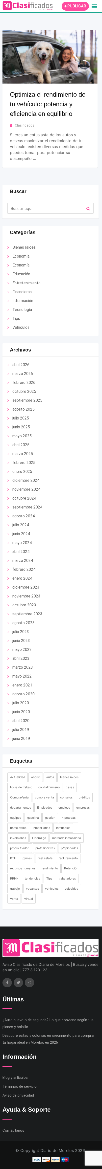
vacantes (32, 888)
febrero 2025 (23, 462)
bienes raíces (69, 777)
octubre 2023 (24, 605)
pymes (27, 858)
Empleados (44, 807)
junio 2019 (21, 738)
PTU (13, 858)
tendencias (32, 878)
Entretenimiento (26, 283)
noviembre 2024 (26, 489)
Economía (20, 256)
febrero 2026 (23, 382)
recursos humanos (22, 868)
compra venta (44, 797)
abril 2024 (20, 551)
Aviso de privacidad (18, 1095)
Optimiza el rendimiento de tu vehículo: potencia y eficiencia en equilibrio (47, 104)
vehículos (51, 888)
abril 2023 (20, 658)
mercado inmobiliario (66, 838)
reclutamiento (68, 858)
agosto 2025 (23, 409)
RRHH (14, 878)
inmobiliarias (41, 828)
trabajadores (67, 878)
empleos (64, 807)
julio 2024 (20, 525)
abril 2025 (20, 444)
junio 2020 (21, 711)
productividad (19, 848)
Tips (16, 318)
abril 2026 (20, 364)
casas (70, 787)
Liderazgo (39, 838)
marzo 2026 (22, 373)
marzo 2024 (22, 560)
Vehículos (20, 327)
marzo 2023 (22, 667)
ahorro (35, 777)
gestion (50, 817)
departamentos (20, 807)
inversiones (18, 838)
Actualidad (17, 777)
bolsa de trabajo (21, 787)
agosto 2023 (23, 622)
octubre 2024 (24, 498)
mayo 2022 (22, 676)
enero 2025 (22, 471)
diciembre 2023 (25, 587)
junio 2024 (21, 533)
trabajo (15, 888)
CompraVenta (19, 797)
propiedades (69, 848)
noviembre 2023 (26, 596)
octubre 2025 (24, 391)
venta (14, 899)
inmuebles (63, 828)
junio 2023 (21, 640)
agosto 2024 (23, 516)
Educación (21, 274)
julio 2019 (20, 729)
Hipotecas (68, 817)
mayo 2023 (22, 649)
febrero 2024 (23, 569)
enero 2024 (22, 578)
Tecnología (22, 309)
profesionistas (45, 848)
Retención (71, 868)
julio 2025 (20, 418)
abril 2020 (20, 720)
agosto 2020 (23, 694)
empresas (83, 807)
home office (18, 828)
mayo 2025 (22, 436)
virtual (28, 899)
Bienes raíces (24, 247)
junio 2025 (21, 427)
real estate (45, 858)
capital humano (49, 787)
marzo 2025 (22, 453)
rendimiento (50, 868)
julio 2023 (20, 631)
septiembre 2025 (27, 400)
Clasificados (24, 125)
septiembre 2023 (27, 614)
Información (22, 300)
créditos (84, 797)
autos (50, 777)
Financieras (22, 291)
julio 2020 (20, 703)
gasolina (33, 817)
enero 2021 (22, 685)
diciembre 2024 (25, 480)
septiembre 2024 (27, 507)
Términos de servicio (19, 1086)
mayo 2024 (22, 542)
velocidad (71, 888)
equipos (15, 817)
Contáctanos (13, 1130)
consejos (66, 797)
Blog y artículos (15, 1077)
